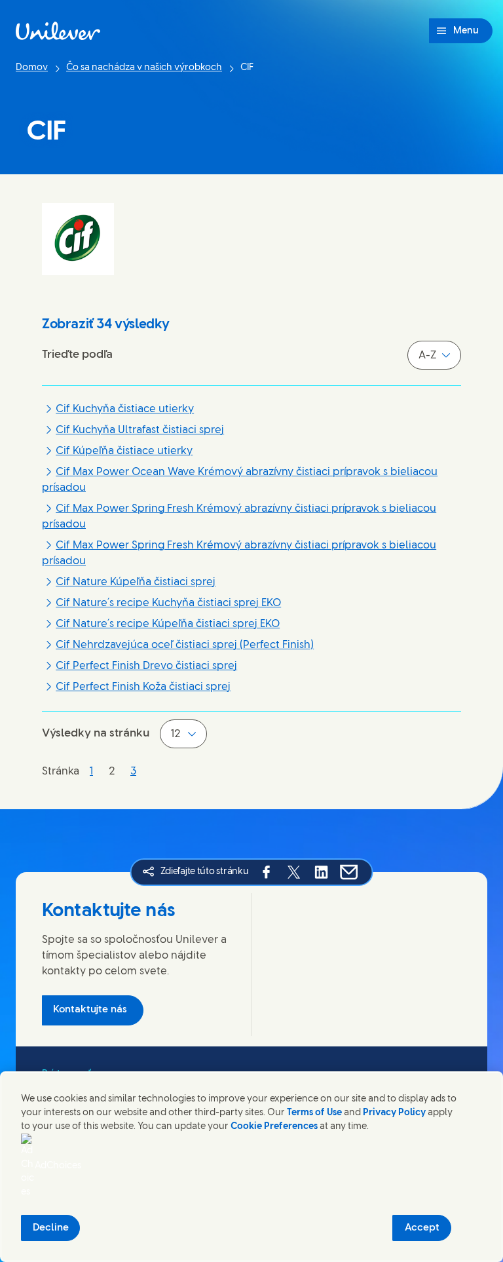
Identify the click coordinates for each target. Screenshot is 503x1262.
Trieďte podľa (77, 354)
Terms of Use (314, 1113)
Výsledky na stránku (95, 733)
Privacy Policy (394, 1113)
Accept (422, 1228)
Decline (51, 1228)
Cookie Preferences (274, 1127)
